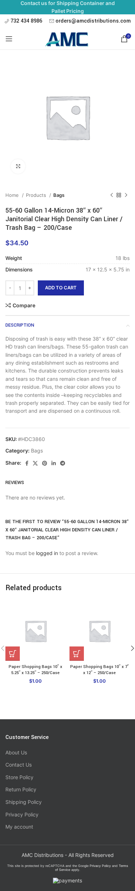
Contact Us (18, 765)
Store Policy (19, 777)
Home (12, 195)
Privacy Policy (22, 814)
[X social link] (35, 463)
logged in (47, 553)
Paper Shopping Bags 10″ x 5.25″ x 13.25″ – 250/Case (35, 670)
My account (19, 827)
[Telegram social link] (62, 463)
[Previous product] (111, 195)
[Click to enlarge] (18, 166)
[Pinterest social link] (44, 463)
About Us (16, 752)
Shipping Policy (23, 802)
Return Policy (20, 789)
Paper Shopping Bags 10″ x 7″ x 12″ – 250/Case (99, 670)
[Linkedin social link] (53, 463)
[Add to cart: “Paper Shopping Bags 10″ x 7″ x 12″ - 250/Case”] (76, 653)
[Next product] (126, 195)
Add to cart (61, 287)
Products (37, 195)
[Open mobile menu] (9, 39)
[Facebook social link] (27, 463)
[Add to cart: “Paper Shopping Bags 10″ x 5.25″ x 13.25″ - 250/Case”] (12, 653)
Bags (58, 195)
